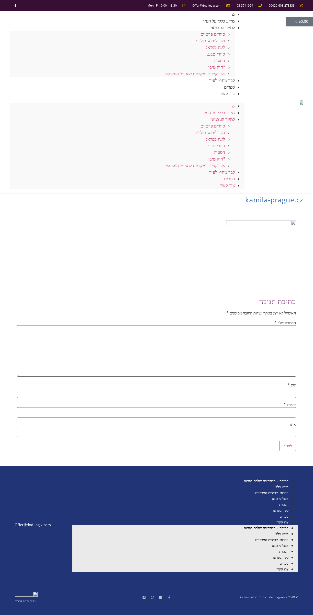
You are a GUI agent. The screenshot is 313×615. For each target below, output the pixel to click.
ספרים (229, 179)
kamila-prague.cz (274, 199)
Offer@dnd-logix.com (33, 524)
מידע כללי (282, 486)
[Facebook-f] (15, 5)
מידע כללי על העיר (218, 113)
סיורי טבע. (216, 54)
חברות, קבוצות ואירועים (272, 492)
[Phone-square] (144, 597)
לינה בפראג (215, 47)
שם (292, 385)
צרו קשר (227, 93)
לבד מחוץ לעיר (222, 80)
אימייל (289, 405)
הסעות (219, 60)
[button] (127, 100)
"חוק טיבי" (216, 67)
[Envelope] (160, 597)
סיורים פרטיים (213, 34)
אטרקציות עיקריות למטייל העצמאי (195, 74)
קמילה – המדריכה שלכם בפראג (266, 480)
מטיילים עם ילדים (209, 41)
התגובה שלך (285, 323)
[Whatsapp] (152, 597)
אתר (292, 424)
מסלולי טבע (280, 498)
